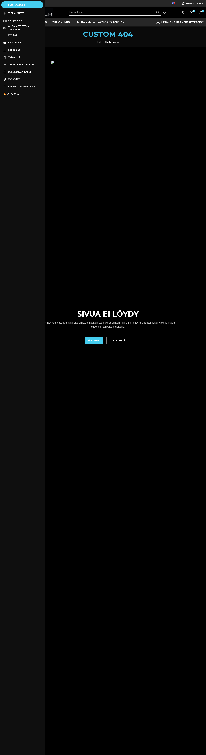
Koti (99, 42)
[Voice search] (164, 12)
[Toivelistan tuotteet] (183, 12)
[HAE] (157, 12)
